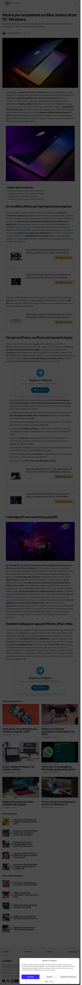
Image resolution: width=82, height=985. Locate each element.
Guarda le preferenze (68, 977)
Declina (49, 977)
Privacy (51, 981)
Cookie (46, 981)
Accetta (31, 977)
